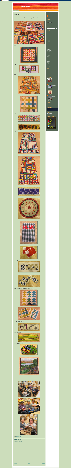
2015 (48, 40)
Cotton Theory (49, 48)
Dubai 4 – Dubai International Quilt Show (54, 85)
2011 (48, 44)
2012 (48, 43)
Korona (48, 55)
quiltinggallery (48, 105)
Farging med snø (49, 51)
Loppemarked (48, 57)
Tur (47, 62)
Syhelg (48, 61)
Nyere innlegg (15, 463)
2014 (48, 41)
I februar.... (53, 90)
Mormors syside (50, 78)
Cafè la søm (25, 7)
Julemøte (48, 54)
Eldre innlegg (43, 463)
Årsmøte (48, 66)
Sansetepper (48, 60)
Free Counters (48, 111)
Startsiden (29, 463)
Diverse (48, 49)
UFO (47, 63)
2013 (48, 42)
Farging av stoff (49, 50)
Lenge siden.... (53, 96)
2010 (48, 45)
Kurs (47, 56)
